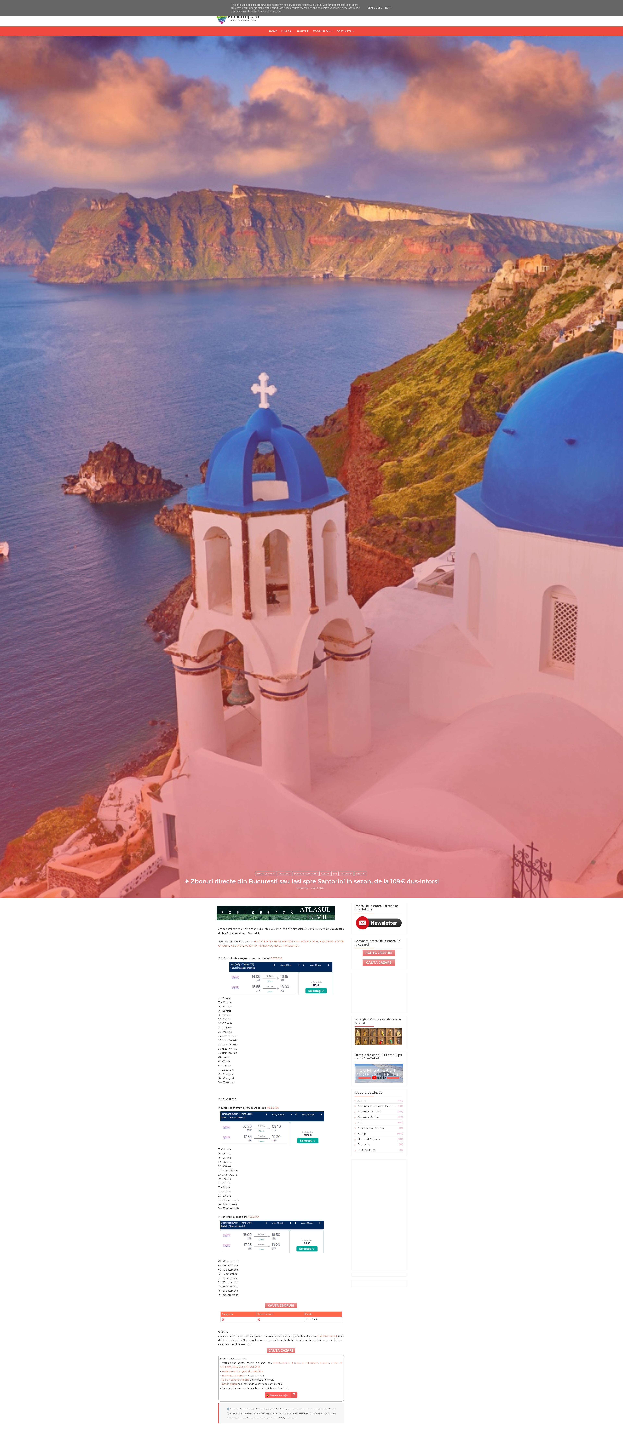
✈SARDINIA (265, 945)
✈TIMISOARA (310, 1362)
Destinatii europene (305, 873)
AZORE (261, 941)
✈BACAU (237, 1367)
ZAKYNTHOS (310, 941)
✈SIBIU (324, 1362)
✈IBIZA (277, 945)
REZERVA (276, 958)
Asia (360, 1122)
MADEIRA (327, 941)
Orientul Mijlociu (369, 1139)
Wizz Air (360, 873)
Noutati (303, 31)
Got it (389, 8)
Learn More (375, 8)
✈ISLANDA (236, 945)
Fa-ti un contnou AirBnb (235, 1379)
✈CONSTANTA (252, 1367)
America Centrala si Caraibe (376, 1106)
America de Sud (369, 1117)
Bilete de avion (266, 873)
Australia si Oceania (371, 1128)
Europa (362, 1133)
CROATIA (251, 945)
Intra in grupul (229, 1384)
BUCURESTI (283, 1362)
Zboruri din (322, 31)
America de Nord (369, 1111)
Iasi (335, 873)
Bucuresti (284, 873)
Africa (362, 1100)
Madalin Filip (302, 888)
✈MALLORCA (291, 945)
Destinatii (344, 31)
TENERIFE (275, 941)
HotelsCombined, (327, 1336)
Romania (364, 1144)
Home (273, 31)
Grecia (325, 873)
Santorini (346, 873)
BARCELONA (292, 941)
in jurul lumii (367, 1149)
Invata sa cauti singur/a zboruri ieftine (242, 1371)
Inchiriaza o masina (232, 1375)
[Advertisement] (379, 1214)
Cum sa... (287, 31)
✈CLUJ (295, 1362)
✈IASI (334, 1362)
